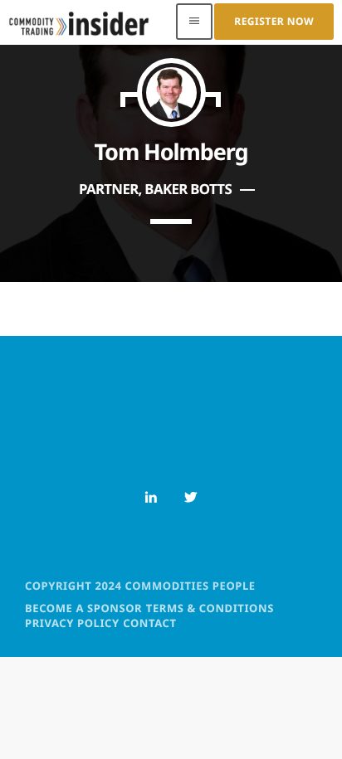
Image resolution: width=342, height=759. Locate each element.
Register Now (274, 21)
